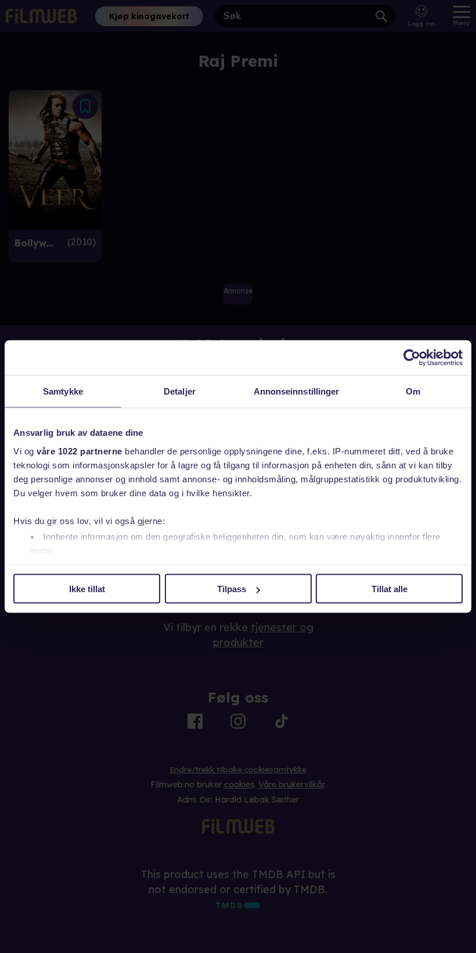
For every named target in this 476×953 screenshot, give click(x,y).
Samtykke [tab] (63, 391)
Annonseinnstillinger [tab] (297, 391)
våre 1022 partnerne (79, 451)
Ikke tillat (87, 589)
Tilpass (231, 589)
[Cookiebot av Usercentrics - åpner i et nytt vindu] (412, 358)
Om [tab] (413, 391)
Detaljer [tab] (180, 391)
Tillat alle (390, 589)
